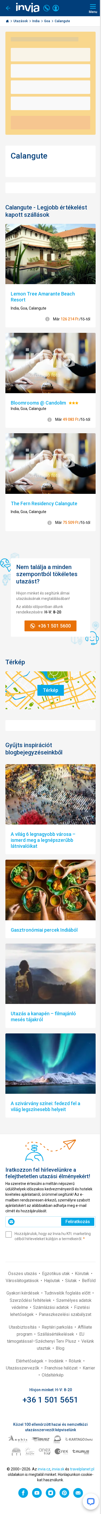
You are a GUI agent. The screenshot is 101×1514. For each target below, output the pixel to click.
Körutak (82, 1273)
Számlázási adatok (51, 1307)
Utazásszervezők (23, 1368)
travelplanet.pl (82, 1469)
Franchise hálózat (61, 1368)
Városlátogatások (23, 1280)
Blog (60, 1348)
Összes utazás (23, 1273)
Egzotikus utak (56, 1273)
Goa (47, 21)
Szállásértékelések (56, 1334)
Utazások (21, 21)
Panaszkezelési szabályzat (65, 1314)
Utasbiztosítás (23, 1327)
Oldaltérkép (53, 1375)
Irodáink (56, 1361)
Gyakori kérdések (23, 1293)
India (36, 21)
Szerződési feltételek (31, 1300)
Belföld (89, 1280)
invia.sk (58, 1469)
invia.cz (44, 1469)
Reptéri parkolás (58, 1327)
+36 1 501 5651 (50, 1399)
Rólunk (75, 1361)
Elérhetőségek (30, 1361)
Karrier (89, 1368)
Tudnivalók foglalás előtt (68, 1293)
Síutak (71, 1280)
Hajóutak (52, 1280)
